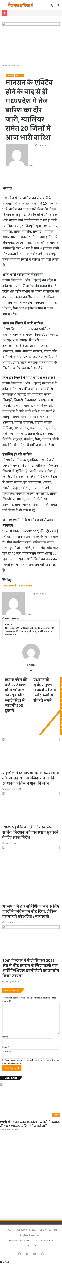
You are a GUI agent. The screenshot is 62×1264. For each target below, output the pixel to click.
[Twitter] (4, 1262)
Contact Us (31, 1245)
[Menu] (4, 6)
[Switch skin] (52, 6)
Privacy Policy (26, 1240)
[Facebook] (1, 1262)
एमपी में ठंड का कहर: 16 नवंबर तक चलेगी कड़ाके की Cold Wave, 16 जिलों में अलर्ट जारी (30, 1124)
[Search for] (58, 6)
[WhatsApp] (6, 1262)
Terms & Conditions (43, 1240)
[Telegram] (8, 1262)
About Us (13, 1240)
